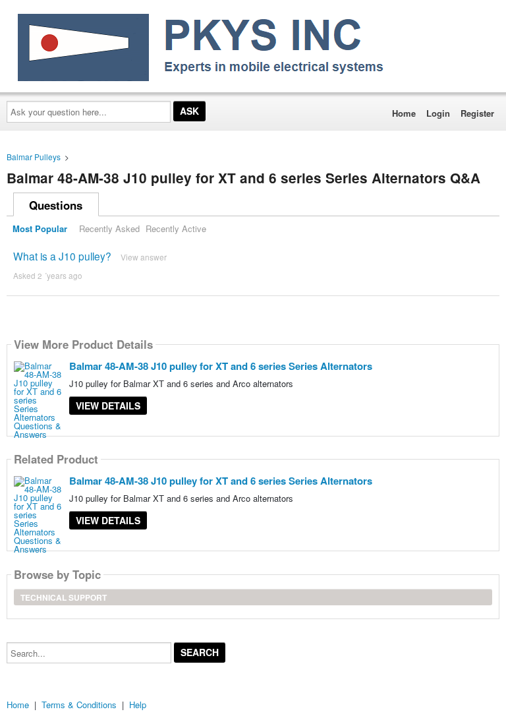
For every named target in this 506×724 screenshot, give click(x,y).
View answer (144, 256)
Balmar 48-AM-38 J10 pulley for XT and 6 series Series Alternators (220, 366)
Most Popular (40, 228)
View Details (108, 405)
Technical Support (63, 597)
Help (137, 704)
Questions (55, 205)
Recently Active (176, 228)
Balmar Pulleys (34, 156)
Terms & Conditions (79, 704)
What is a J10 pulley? (62, 256)
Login (438, 113)
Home (404, 113)
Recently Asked (109, 228)
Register (477, 113)
